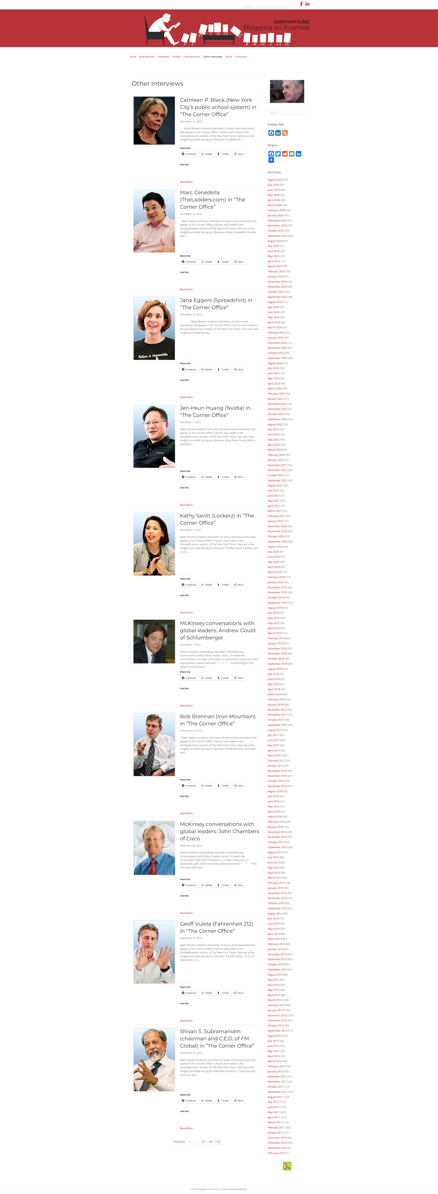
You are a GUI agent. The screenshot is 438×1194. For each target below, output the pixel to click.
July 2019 (273, 612)
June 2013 (274, 984)
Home (133, 56)
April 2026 (274, 200)
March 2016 (275, 816)
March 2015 (275, 877)
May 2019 (274, 623)
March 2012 (275, 1061)
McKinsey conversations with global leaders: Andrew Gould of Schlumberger (217, 630)
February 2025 (276, 271)
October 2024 (276, 291)
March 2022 (275, 449)
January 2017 (276, 765)
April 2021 (274, 506)
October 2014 (276, 903)
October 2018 (276, 658)
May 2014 (274, 928)
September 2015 (277, 847)
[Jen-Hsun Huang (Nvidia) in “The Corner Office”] (154, 435)
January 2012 (276, 1071)
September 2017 (277, 725)
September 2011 (277, 1091)
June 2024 (274, 312)
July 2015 (273, 857)
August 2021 (275, 485)
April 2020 (274, 567)
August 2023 (275, 363)
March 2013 (275, 1000)
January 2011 (276, 1132)
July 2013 (273, 979)
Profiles (176, 56)
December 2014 (277, 893)
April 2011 (274, 1117)
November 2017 (277, 714)
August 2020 (275, 546)
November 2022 (277, 409)
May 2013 (274, 990)
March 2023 (275, 388)
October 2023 (276, 353)
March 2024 (275, 327)
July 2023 (273, 368)
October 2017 (276, 719)
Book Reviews (147, 56)
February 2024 (276, 332)
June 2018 (274, 679)
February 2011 (276, 1127)
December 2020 (277, 526)
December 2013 (277, 954)
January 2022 (276, 460)
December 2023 (277, 342)
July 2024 (273, 307)
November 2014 (277, 898)
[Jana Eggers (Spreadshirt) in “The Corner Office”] (154, 328)
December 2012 (277, 1015)
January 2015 (276, 888)
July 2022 (273, 429)
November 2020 (277, 531)
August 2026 (275, 179)
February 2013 (276, 1005)
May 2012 (274, 1051)
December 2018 (277, 648)
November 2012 (277, 1020)
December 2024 (277, 281)
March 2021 (275, 510)
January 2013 (276, 1010)
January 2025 (276, 276)
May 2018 (274, 684)
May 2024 (274, 317)
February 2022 (276, 454)
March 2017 (275, 755)
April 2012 (274, 1056)
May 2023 (274, 378)
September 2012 (277, 1030)
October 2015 (276, 842)
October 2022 (276, 414)
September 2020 (277, 541)
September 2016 (277, 786)
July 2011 (273, 1102)
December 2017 (277, 709)
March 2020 (275, 572)
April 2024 (274, 322)
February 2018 (276, 699)
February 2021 (276, 516)
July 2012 (273, 1040)
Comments (241, 56)
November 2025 (277, 225)
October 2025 (276, 230)
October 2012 (276, 1025)
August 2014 (275, 913)
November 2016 (277, 775)
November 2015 (277, 837)
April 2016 (274, 811)
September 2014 (277, 908)
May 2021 (274, 500)
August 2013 (275, 974)
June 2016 (274, 801)
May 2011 (274, 1112)
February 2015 (276, 882)
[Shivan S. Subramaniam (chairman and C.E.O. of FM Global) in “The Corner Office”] (154, 1059)
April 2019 (274, 628)
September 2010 (277, 1147)
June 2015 (274, 862)
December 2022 (277, 404)
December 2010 (277, 1137)
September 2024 (277, 297)
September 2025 (277, 235)
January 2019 (276, 643)
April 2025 (274, 261)
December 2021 (277, 465)
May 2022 (274, 439)
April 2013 (274, 995)
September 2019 (277, 602)
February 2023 (276, 393)
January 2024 (276, 337)
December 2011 (277, 1076)
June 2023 (274, 373)
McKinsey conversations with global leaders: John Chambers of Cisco (219, 831)
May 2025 (274, 256)
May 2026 (274, 195)
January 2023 (276, 398)
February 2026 (276, 210)
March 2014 (275, 939)
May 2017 (274, 745)
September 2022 (277, 419)
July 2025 (273, 246)
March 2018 (275, 694)
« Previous (179, 1141)
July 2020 (273, 551)
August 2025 (275, 241)
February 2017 (276, 760)
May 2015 (274, 867)
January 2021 (276, 521)
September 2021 (277, 480)
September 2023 (277, 358)
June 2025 (274, 251)
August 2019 (275, 607)
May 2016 (274, 806)
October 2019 (276, 597)
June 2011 (274, 1107)
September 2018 (277, 663)
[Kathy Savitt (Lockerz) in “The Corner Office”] (154, 543)
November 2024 (277, 286)
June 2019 (274, 618)
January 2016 (276, 826)
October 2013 (276, 964)
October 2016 (276, 781)
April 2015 (274, 872)
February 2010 (276, 1153)
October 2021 (276, 475)
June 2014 (274, 923)
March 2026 (275, 205)
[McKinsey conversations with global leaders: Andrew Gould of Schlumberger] (154, 641)
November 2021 (277, 470)
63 (203, 1141)
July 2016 (273, 796)
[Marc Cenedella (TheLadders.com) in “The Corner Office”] (154, 220)
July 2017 (273, 735)
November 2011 (277, 1081)
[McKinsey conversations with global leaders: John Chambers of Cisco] (154, 848)
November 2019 (277, 592)
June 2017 (274, 740)
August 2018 (275, 669)
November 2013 (277, 959)
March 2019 (275, 633)
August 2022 (275, 424)
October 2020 (276, 536)
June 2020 (274, 556)
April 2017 (274, 750)
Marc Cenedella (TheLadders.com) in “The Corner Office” (212, 199)
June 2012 (274, 1046)
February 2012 (276, 1066)
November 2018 (277, 653)
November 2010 (277, 1142)
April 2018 (274, 689)
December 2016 (277, 770)
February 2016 (276, 821)
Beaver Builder (240, 1189)
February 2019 (276, 638)
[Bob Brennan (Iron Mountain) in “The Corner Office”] (154, 744)
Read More (186, 181)
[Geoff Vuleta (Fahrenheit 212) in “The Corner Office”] (154, 951)
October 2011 (276, 1086)
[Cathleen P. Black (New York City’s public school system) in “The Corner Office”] (154, 120)
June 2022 (274, 434)
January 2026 (276, 215)
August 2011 (275, 1097)
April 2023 (274, 383)
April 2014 (274, 934)
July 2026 (273, 184)
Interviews (163, 56)
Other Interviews (212, 56)
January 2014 (276, 949)
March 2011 (275, 1122)
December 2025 (277, 220)
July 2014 (273, 918)
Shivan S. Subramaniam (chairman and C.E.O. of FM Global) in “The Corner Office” (217, 1038)
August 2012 (275, 1035)
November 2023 (277, 347)
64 (210, 1141)
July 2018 (273, 674)
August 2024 (275, 302)
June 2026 (274, 189)
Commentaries (192, 56)
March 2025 (275, 266)
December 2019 (277, 587)
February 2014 (276, 944)
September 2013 (277, 969)
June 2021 (274, 495)
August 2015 (275, 852)
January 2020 (276, 582)
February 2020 (276, 577)
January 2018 (276, 704)
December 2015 (277, 832)
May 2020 (274, 562)
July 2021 (273, 490)
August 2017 (275, 730)
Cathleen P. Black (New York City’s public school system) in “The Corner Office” (218, 107)
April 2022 (274, 444)
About (228, 56)
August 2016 (275, 791)
